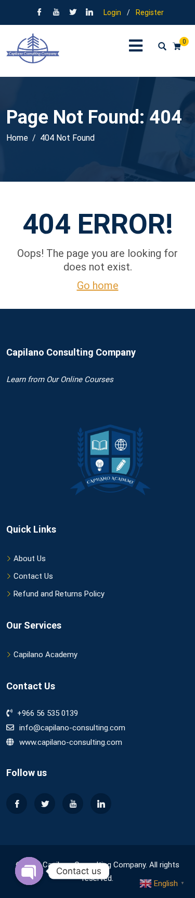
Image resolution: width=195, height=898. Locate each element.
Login (112, 12)
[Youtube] (72, 803)
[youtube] (56, 13)
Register (150, 12)
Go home (98, 285)
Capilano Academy (45, 654)
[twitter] (72, 13)
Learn (15, 379)
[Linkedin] (100, 803)
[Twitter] (44, 803)
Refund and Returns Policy (59, 593)
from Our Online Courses (69, 379)
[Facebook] (39, 13)
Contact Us (33, 576)
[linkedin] (89, 13)
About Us (30, 558)
